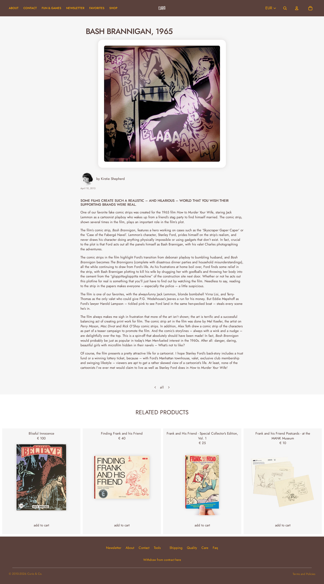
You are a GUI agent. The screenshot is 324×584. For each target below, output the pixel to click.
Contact (144, 547)
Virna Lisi (211, 294)
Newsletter (113, 547)
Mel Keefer (214, 321)
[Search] (285, 8)
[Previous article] (155, 387)
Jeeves (171, 298)
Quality (192, 547)
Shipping (175, 547)
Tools (157, 547)
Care (204, 547)
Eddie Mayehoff (223, 298)
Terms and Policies (304, 574)
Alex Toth (184, 326)
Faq (215, 547)
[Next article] (169, 387)
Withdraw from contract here (162, 560)
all (162, 387)
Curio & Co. (34, 574)
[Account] (297, 8)
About (130, 547)
